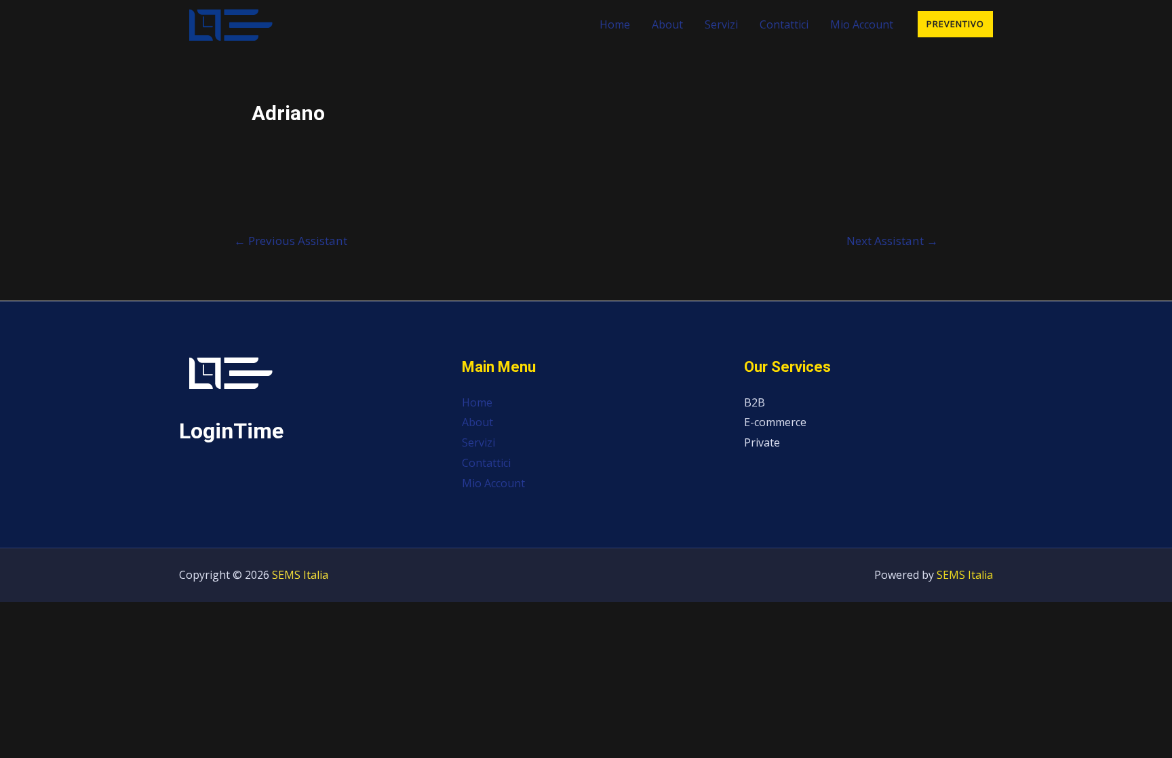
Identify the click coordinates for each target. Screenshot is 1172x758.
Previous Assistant (290, 240)
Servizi (721, 24)
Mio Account (861, 24)
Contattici (784, 24)
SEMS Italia (300, 574)
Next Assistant (892, 240)
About (667, 24)
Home (615, 24)
